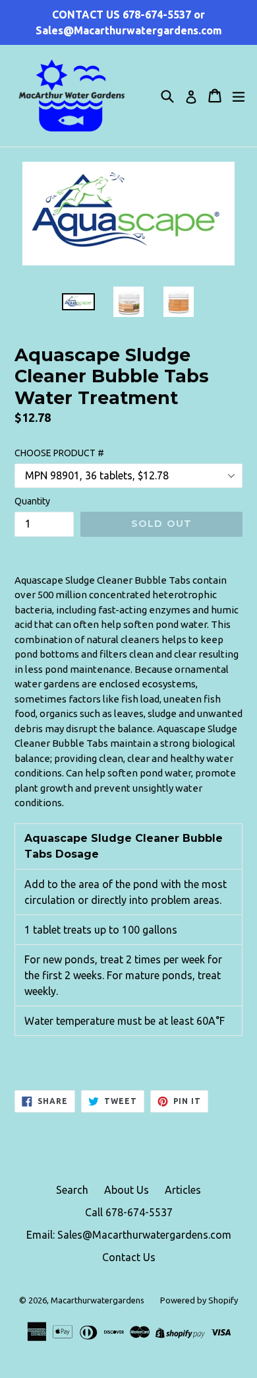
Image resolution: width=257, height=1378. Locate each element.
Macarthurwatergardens (97, 1300)
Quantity (32, 501)
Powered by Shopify (199, 1300)
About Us (126, 1190)
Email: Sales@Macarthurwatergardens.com (128, 1235)
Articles (183, 1190)
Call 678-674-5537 (129, 1212)
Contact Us (129, 1257)
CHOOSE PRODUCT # (59, 453)
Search (72, 1190)
